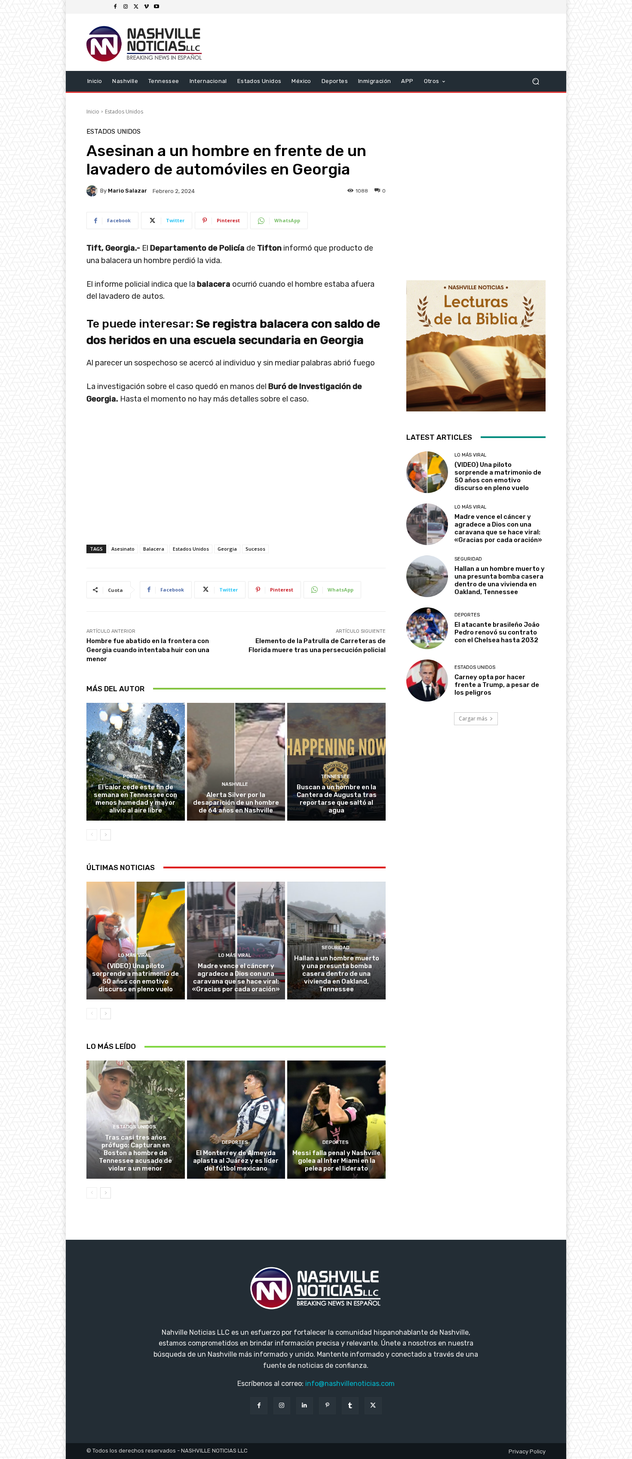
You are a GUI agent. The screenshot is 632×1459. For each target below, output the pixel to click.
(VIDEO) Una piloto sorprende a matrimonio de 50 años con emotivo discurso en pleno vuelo (135, 977)
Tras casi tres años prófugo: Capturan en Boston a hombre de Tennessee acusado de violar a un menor (135, 1153)
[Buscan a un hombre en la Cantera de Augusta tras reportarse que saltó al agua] (336, 762)
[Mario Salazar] (93, 190)
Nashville (235, 784)
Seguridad (336, 947)
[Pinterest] (327, 1405)
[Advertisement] (236, 483)
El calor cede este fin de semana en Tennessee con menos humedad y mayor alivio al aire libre (135, 798)
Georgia (227, 549)
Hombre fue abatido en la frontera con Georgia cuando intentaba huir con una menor (147, 650)
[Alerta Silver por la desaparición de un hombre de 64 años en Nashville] (236, 762)
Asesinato (123, 549)
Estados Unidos (124, 111)
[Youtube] (156, 7)
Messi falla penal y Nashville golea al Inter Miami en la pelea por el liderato (336, 1160)
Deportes (235, 1142)
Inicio (92, 111)
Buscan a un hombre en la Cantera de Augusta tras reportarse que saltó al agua (337, 798)
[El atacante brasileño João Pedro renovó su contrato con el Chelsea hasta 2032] (427, 628)
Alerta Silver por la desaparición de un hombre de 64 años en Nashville (236, 802)
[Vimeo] (146, 7)
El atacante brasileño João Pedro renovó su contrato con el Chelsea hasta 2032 (497, 632)
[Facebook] (115, 7)
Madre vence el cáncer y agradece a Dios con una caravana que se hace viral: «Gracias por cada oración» (236, 977)
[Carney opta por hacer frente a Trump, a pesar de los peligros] (427, 680)
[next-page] (105, 834)
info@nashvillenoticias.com (350, 1383)
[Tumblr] (350, 1405)
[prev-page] (91, 834)
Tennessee (335, 776)
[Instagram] (125, 7)
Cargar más (473, 718)
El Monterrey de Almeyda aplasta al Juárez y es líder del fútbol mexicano (236, 1160)
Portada (134, 776)
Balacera (153, 549)
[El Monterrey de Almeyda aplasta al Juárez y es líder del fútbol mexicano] (236, 1119)
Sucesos (255, 549)
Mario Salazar (127, 190)
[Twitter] (136, 7)
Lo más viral (134, 955)
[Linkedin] (304, 1405)
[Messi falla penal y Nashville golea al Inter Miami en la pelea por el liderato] (336, 1119)
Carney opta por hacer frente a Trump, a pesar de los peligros (496, 684)
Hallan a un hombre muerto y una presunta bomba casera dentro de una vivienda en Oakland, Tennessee (336, 973)
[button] (535, 81)
